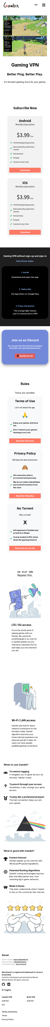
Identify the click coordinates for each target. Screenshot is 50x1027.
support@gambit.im (20, 959)
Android (5, 1000)
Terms (4, 1015)
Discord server (21, 964)
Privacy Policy (7, 1019)
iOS (3, 1004)
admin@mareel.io (20, 962)
